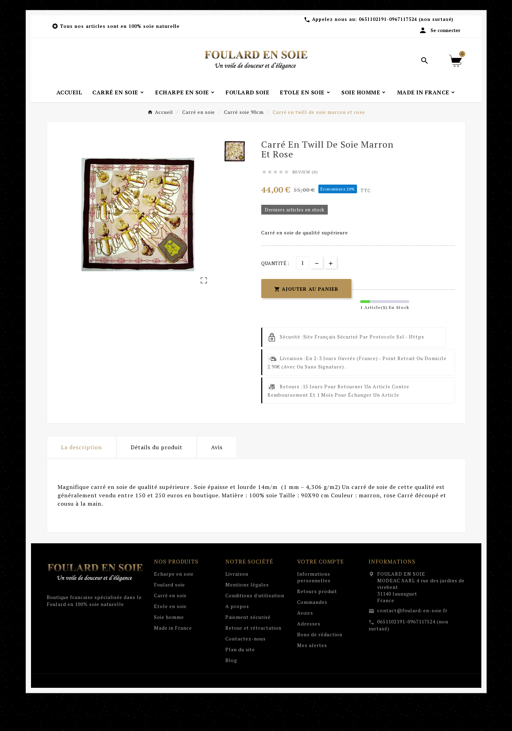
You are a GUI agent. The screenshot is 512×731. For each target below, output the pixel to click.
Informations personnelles (314, 577)
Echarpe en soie (174, 573)
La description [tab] (81, 447)
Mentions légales (247, 584)
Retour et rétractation (253, 627)
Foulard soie (169, 584)
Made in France (173, 627)
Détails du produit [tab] (157, 447)
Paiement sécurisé (248, 617)
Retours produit (317, 591)
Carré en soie (170, 595)
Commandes (312, 602)
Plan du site (240, 649)
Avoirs (305, 612)
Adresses (308, 623)
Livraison (236, 573)
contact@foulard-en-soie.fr (412, 610)
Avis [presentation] (217, 447)
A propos (237, 606)
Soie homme (169, 617)
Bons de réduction (319, 634)
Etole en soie (170, 606)
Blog (231, 660)
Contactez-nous (245, 638)
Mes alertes (312, 645)
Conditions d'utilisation (254, 595)
